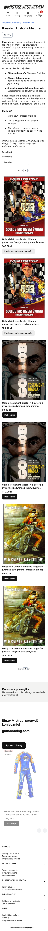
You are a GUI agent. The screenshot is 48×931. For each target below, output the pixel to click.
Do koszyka (9, 415)
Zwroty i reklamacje (10, 853)
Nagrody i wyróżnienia (12, 920)
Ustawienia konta (9, 873)
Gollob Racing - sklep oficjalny (18, 23)
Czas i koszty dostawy (12, 889)
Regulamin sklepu (9, 856)
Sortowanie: (7, 157)
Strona (20, 170)
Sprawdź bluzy (13, 745)
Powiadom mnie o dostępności (18, 251)
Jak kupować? (8, 903)
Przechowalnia (8, 875)
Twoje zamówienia (10, 870)
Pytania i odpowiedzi (11, 859)
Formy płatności (9, 887)
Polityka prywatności (11, 901)
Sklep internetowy (21, 927)
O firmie (5, 918)
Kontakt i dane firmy (11, 915)
